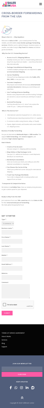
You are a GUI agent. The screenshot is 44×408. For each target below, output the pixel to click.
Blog (3, 343)
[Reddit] (32, 387)
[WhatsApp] (16, 387)
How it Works (6, 336)
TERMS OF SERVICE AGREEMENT (13, 333)
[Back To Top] (22, 398)
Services (4, 340)
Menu (40, 4)
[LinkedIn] (27, 387)
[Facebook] (11, 387)
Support (4, 347)
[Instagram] (21, 387)
